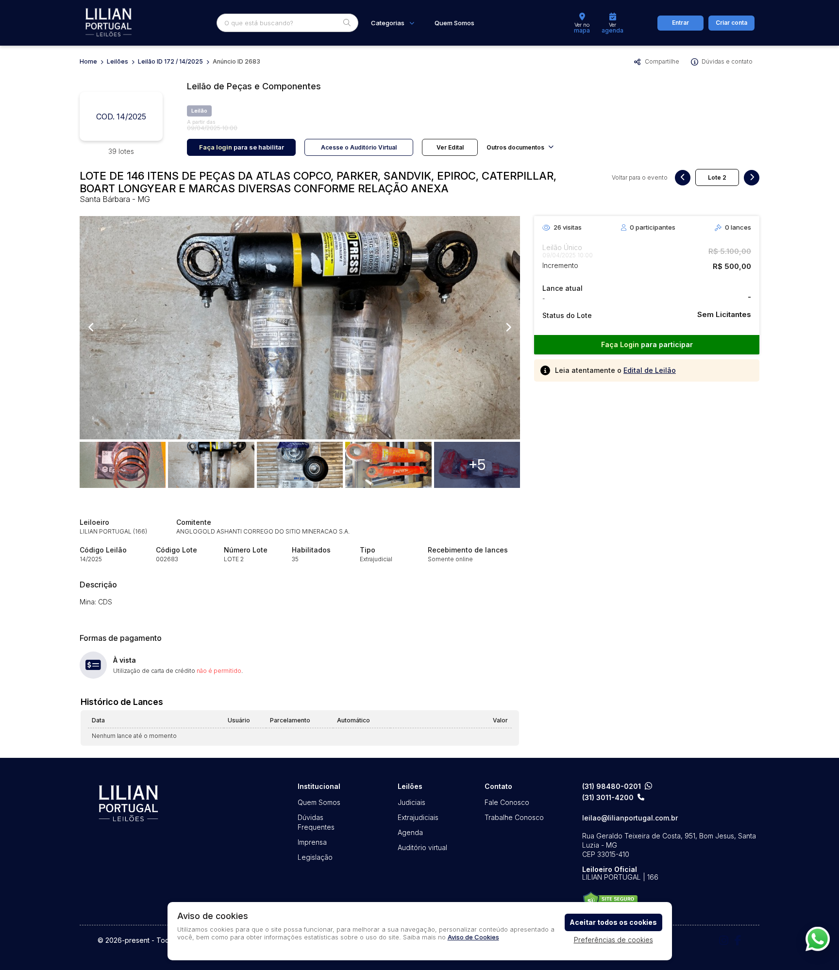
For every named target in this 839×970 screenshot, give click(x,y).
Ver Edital (450, 147)
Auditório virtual (422, 847)
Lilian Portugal (108, 23)
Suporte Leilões (610, 900)
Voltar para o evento (640, 177)
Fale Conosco (507, 802)
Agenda (410, 832)
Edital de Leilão (649, 370)
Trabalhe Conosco (514, 817)
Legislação (315, 857)
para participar (647, 344)
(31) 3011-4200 (608, 797)
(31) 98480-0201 (611, 786)
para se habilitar (241, 147)
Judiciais (411, 802)
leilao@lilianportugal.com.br (630, 818)
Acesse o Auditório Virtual (359, 147)
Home (88, 61)
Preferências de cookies (613, 940)
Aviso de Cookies (473, 937)
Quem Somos (454, 23)
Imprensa (312, 842)
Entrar (680, 22)
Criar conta (731, 22)
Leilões (117, 61)
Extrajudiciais (418, 817)
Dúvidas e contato (727, 61)
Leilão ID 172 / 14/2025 (170, 61)
